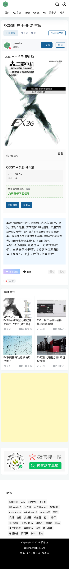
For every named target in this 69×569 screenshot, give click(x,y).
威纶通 (37, 517)
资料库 (53, 12)
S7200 (27, 507)
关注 (47, 45)
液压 (57, 523)
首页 (7, 12)
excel (42, 501)
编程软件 (13, 533)
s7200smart (40, 507)
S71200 (54, 507)
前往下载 (58, 33)
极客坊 (44, 542)
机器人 (39, 523)
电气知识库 (15, 528)
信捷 (19, 517)
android (13, 501)
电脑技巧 (28, 528)
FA (44, 12)
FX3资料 (11, 33)
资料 (33, 533)
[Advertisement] (34, 407)
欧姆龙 (48, 523)
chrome (32, 501)
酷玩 (41, 533)
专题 (18, 12)
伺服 (11, 517)
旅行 (53, 517)
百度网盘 (12, 205)
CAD (23, 501)
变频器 (27, 517)
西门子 (24, 533)
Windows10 (30, 512)
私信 (60, 45)
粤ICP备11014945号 (34, 548)
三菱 (55, 512)
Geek (36, 12)
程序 (38, 528)
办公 (27, 12)
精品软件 (47, 528)
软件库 (64, 12)
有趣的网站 (27, 523)
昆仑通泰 (13, 523)
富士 (46, 517)
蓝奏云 (26, 205)
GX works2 (15, 507)
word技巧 (45, 512)
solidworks (15, 512)
